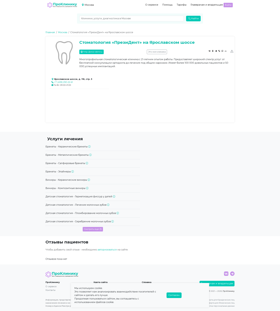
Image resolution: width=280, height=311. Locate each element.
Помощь (167, 4)
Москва (62, 32)
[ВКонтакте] (209, 51)
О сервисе (151, 4)
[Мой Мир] (225, 51)
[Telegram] (216, 51)
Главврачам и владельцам (207, 4)
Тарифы (182, 4)
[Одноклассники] (212, 51)
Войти (228, 5)
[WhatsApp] (222, 51)
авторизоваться (107, 249)
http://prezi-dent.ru (92, 51)
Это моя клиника (157, 51)
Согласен (174, 295)
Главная (50, 32)
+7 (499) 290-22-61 (63, 82)
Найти (194, 18)
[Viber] (219, 51)
